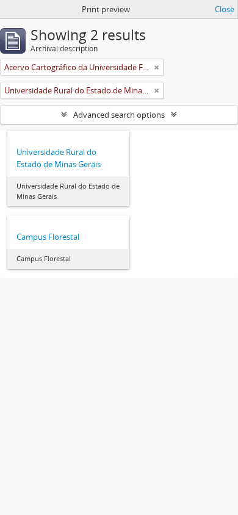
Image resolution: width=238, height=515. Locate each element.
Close (224, 9)
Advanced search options (119, 114)
